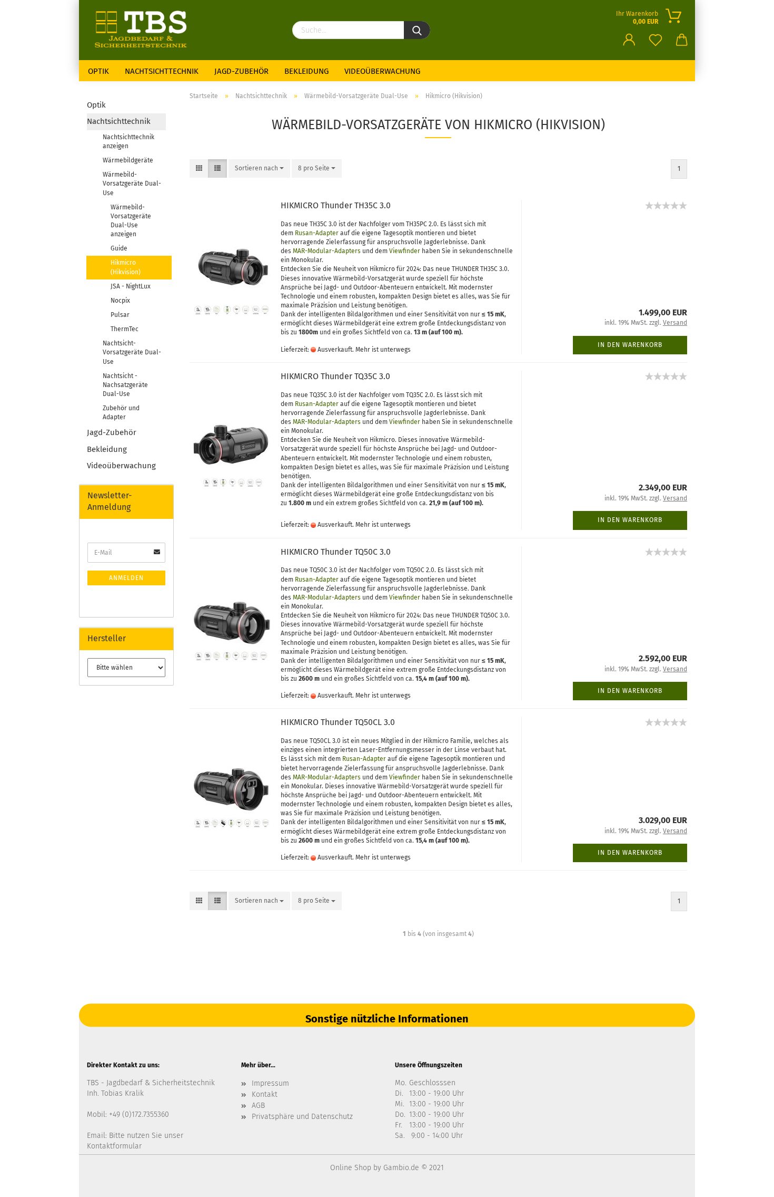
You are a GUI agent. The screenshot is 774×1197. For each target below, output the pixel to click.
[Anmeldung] (629, 34)
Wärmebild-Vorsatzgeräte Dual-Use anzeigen (131, 221)
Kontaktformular (114, 1146)
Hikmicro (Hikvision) (126, 267)
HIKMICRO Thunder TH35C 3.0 (336, 205)
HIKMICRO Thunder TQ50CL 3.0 (338, 722)
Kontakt (264, 1094)
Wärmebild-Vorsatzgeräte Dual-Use (132, 183)
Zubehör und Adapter (121, 412)
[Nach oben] (745, 1181)
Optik (98, 71)
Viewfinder (404, 251)
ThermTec (124, 329)
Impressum (270, 1083)
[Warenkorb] (682, 34)
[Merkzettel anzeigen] (655, 34)
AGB (258, 1105)
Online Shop (350, 1167)
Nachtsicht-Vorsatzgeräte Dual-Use (132, 352)
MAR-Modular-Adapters (327, 251)
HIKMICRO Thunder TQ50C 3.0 (336, 552)
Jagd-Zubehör (241, 71)
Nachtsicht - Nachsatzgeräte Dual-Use (125, 385)
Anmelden (126, 578)
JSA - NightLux (131, 286)
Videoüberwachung (382, 71)
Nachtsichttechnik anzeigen (128, 141)
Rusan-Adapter (317, 233)
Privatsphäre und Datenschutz (302, 1116)
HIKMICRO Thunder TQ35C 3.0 (335, 376)
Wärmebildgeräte (128, 160)
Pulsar (120, 314)
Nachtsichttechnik (162, 71)
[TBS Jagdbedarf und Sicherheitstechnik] (181, 29)
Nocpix (120, 300)
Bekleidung (306, 71)
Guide (119, 248)
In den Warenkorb (630, 345)
